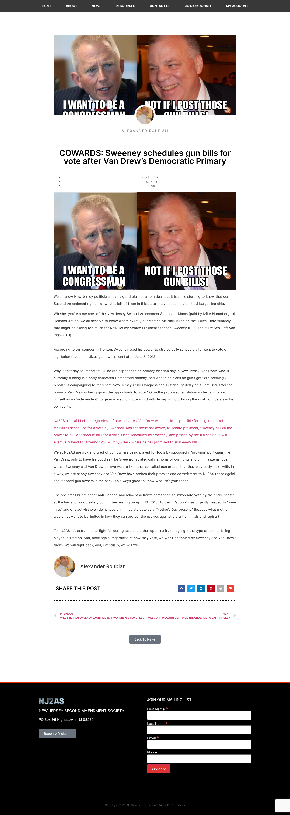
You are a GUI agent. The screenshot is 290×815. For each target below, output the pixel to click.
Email (153, 738)
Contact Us (160, 6)
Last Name (157, 723)
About (71, 6)
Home (47, 6)
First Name (157, 709)
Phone (152, 752)
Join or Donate (198, 6)
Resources (125, 6)
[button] (181, 588)
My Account (237, 6)
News (96, 6)
